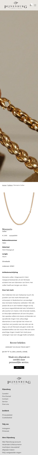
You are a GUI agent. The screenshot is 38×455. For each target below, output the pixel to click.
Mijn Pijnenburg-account (11, 442)
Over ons (5, 404)
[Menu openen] (35, 5)
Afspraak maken (8, 450)
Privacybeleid (7, 415)
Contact (5, 399)
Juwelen (5, 393)
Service (5, 401)
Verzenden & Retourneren (12, 444)
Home (4, 185)
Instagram (6, 428)
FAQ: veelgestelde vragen (11, 452)
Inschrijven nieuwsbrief (10, 447)
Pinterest (5, 431)
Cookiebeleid (7, 418)
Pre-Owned (6, 396)
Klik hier (19, 367)
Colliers (10, 185)
